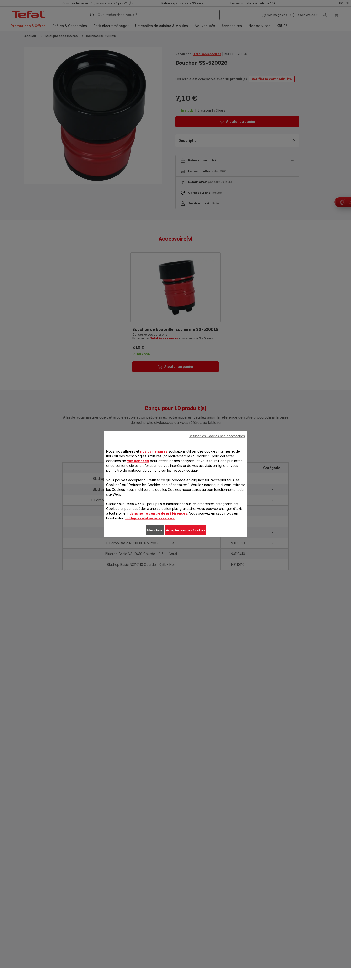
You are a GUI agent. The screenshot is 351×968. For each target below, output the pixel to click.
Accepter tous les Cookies (185, 530)
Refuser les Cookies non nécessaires (217, 436)
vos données (138, 461)
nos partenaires (154, 451)
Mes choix (154, 530)
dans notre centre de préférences (158, 513)
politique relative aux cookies (149, 518)
